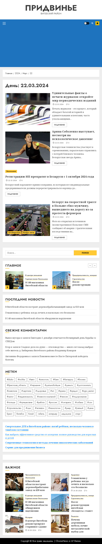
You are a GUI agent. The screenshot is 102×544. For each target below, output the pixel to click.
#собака (79, 402)
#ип (52, 391)
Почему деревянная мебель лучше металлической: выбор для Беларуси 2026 (80, 527)
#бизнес (81, 379)
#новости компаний (46, 396)
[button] (4, 23)
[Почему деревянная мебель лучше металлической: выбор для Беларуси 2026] (60, 524)
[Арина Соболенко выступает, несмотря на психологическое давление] (27, 147)
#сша (28, 408)
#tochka (21, 379)
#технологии (54, 408)
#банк (56, 379)
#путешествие (25, 402)
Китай (31, 413)
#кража (61, 391)
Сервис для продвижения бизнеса (25, 447)
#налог (10, 396)
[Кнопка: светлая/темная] (86, 23)
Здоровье (75, 475)
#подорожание (79, 396)
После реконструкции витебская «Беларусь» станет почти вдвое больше (82, 509)
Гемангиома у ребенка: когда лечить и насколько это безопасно (40, 312)
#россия (53, 402)
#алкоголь (44, 379)
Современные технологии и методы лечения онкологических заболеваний (49, 442)
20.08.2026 (32, 530)
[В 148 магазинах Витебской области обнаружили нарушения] (14, 280)
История (28, 517)
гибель (41, 413)
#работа (40, 402)
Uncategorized (14, 232)
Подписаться (97, 23)
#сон (89, 402)
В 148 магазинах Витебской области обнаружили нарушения (38, 318)
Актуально (12, 121)
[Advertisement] (51, 47)
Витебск (20, 413)
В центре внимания (33, 275)
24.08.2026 (77, 491)
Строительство (78, 279)
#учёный (79, 408)
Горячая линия (31, 279)
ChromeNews (62, 541)
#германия (35, 385)
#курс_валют (88, 391)
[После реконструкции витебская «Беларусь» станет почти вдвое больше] (61, 280)
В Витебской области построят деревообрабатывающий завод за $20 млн (44, 306)
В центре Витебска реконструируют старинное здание (36, 523)
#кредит (74, 391)
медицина (66, 413)
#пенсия (64, 396)
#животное (12, 391)
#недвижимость (25, 396)
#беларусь (68, 379)
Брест (9, 413)
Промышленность (32, 475)
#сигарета (66, 402)
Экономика (11, 171)
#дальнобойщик (52, 385)
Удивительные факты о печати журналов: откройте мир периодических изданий (74, 96)
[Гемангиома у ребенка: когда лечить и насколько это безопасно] (60, 482)
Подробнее (59, 125)
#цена (90, 408)
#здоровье (40, 391)
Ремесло (74, 516)
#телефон (39, 408)
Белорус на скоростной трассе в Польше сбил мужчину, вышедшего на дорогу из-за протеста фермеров (74, 207)
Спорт (10, 160)
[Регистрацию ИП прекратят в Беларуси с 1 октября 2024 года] (51, 171)
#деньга (69, 385)
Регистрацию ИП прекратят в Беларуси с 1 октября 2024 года (49, 176)
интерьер (53, 413)
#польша (11, 402)
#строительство (14, 408)
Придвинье (51, 8)
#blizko (10, 379)
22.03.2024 (59, 104)
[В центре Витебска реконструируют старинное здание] (14, 524)
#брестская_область (16, 385)
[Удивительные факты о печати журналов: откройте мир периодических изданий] (27, 109)
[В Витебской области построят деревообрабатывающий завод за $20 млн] (14, 482)
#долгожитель (84, 385)
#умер (68, 408)
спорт (77, 413)
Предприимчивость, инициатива (86, 275)
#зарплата (26, 391)
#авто (32, 379)
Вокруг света (28, 232)
